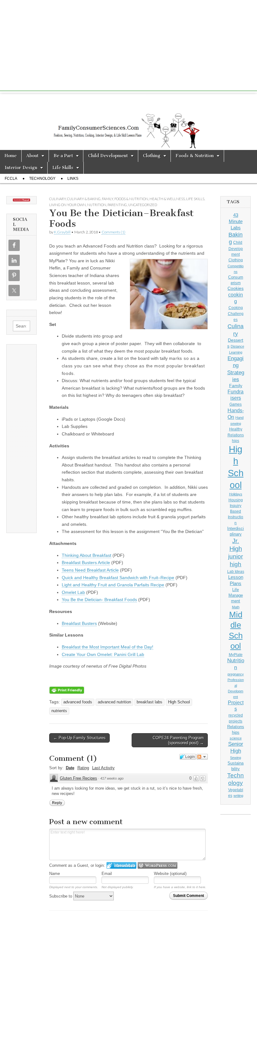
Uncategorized (142, 205)
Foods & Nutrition (195, 155)
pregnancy (236, 674)
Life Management (235, 595)
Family (107, 199)
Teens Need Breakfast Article (90, 570)
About (32, 155)
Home (11, 155)
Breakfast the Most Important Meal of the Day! (107, 646)
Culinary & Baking (84, 199)
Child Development (108, 155)
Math (235, 607)
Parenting (117, 205)
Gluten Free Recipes (78, 778)
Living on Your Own (67, 205)
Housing (235, 500)
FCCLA (11, 178)
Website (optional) (170, 873)
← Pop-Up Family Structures (79, 737)
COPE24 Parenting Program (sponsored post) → (178, 740)
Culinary (57, 199)
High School (179, 702)
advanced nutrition (114, 702)
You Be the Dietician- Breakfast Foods (99, 599)
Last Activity (103, 767)
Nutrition (96, 205)
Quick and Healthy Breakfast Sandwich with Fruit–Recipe (118, 577)
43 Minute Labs (236, 221)
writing (238, 795)
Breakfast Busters (79, 623)
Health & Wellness (167, 199)
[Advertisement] (128, 47)
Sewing (235, 758)
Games (235, 404)
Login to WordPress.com (157, 865)
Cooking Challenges (236, 314)
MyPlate (236, 655)
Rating (83, 767)
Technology (42, 178)
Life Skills (62, 167)
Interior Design (21, 167)
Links (72, 178)
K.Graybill (62, 232)
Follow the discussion (202, 757)
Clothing (151, 155)
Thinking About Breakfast (86, 555)
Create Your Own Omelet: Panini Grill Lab (103, 654)
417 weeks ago (111, 778)
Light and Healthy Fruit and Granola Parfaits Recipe (113, 584)
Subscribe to (61, 896)
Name (54, 873)
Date (70, 767)
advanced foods (77, 702)
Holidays (235, 494)
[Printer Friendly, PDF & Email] (66, 689)
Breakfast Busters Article (86, 562)
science (236, 738)
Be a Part (63, 155)
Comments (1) (113, 232)
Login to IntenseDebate (121, 865)
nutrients (59, 711)
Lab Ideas (235, 571)
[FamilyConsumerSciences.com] (128, 122)
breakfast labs (149, 702)
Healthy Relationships (236, 434)
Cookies (236, 288)
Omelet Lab (73, 592)
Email (107, 873)
